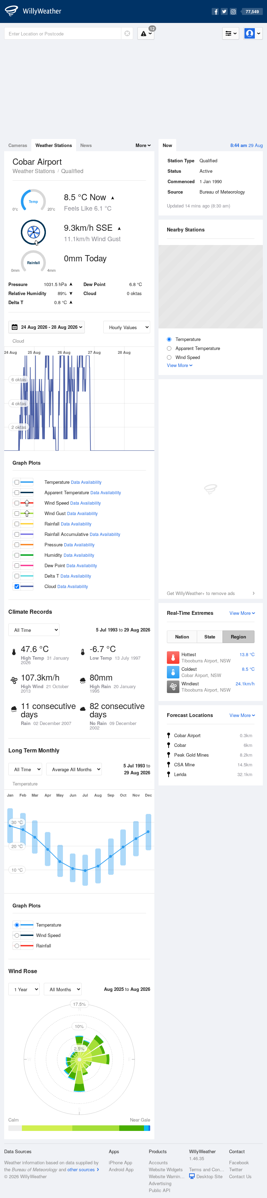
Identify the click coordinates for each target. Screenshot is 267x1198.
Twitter (235, 1169)
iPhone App (120, 1162)
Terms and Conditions (207, 1169)
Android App (121, 1169)
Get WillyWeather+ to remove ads (201, 593)
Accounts (158, 1162)
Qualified (72, 171)
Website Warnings (167, 1176)
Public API (159, 1190)
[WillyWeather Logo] (37, 11)
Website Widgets (166, 1169)
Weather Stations (53, 145)
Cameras (17, 145)
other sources (81, 1169)
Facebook (239, 1162)
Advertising (160, 1183)
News (86, 145)
